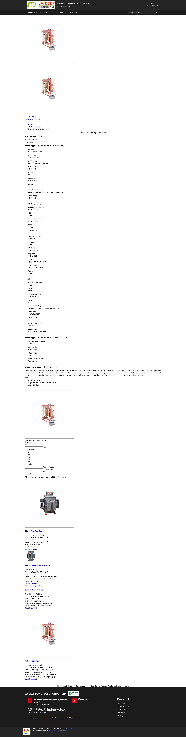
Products (31, 124)
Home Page (32, 12)
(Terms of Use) (69, 728)
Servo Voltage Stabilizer (34, 590)
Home (30, 122)
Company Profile (46, 12)
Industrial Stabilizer (34, 127)
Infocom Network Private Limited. (58, 730)
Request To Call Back (32, 119)
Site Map (120, 716)
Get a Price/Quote (31, 140)
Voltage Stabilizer (32, 661)
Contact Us (73, 12)
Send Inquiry (32, 117)
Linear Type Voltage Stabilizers (37, 565)
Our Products (60, 12)
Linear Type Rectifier (33, 531)
